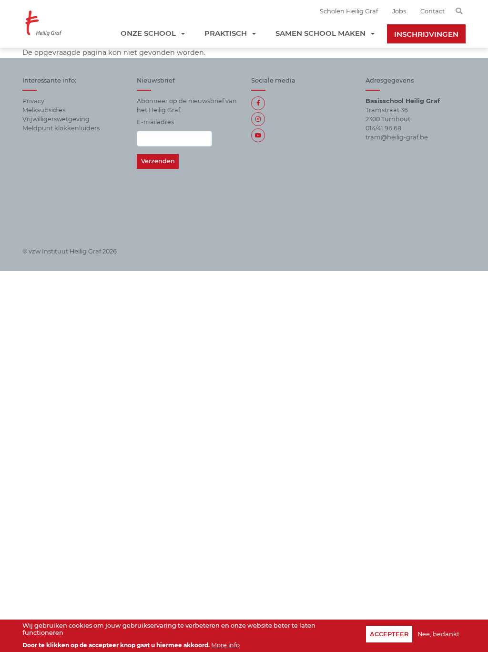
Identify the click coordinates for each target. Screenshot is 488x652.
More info (225, 645)
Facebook (258, 103)
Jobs (399, 11)
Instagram (258, 119)
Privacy (33, 101)
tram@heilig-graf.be (397, 137)
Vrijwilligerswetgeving (56, 119)
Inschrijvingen (426, 34)
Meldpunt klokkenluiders (61, 128)
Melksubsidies (43, 110)
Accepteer (389, 634)
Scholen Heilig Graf (349, 11)
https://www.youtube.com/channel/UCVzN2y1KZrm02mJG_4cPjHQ (258, 135)
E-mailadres (155, 122)
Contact (432, 11)
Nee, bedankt (438, 634)
